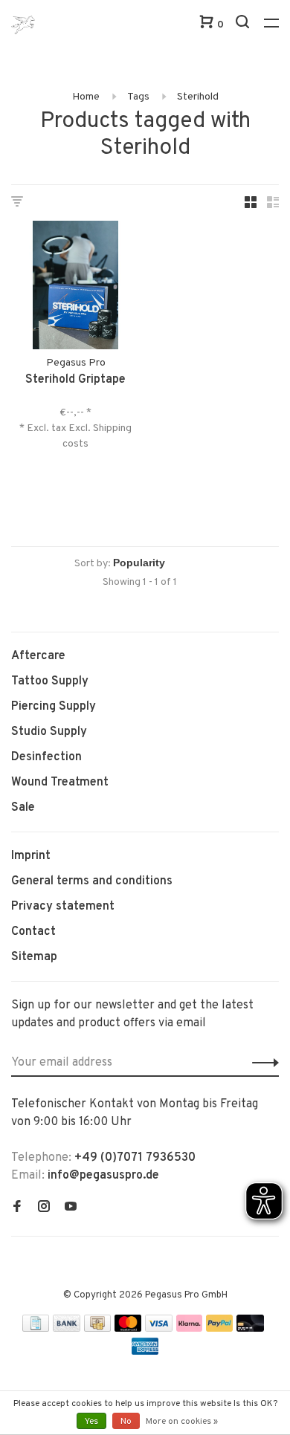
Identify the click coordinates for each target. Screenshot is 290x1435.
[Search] (244, 25)
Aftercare (38, 656)
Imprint (31, 856)
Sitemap (34, 957)
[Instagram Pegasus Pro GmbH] (44, 1208)
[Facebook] (17, 1208)
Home (86, 97)
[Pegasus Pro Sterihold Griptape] (75, 288)
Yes (91, 1422)
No (126, 1422)
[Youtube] (71, 1208)
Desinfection (46, 757)
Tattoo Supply (49, 681)
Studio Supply (49, 732)
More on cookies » (182, 1422)
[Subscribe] (261, 1062)
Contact (33, 931)
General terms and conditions (92, 881)
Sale (23, 807)
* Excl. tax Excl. (56, 428)
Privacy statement (63, 906)
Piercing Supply (53, 706)
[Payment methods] (35, 1328)
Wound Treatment (60, 782)
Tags (138, 97)
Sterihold (198, 97)
